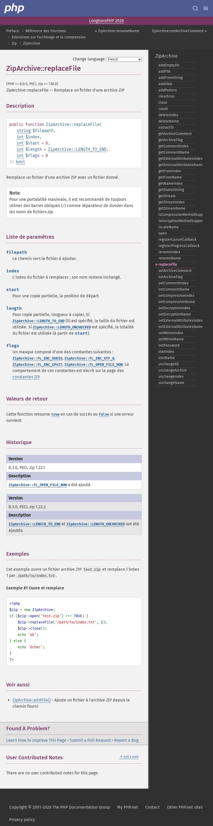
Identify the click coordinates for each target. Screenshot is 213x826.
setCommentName (173, 289)
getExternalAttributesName (177, 165)
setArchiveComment (175, 271)
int (20, 136)
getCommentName (173, 152)
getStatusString (171, 190)
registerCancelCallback (177, 239)
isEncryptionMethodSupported (177, 221)
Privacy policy (22, 819)
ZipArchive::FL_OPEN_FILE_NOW (93, 364)
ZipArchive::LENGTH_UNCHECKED (62, 327)
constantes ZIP (25, 376)
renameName (169, 258)
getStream (167, 196)
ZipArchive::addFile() (31, 700)
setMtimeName (171, 339)
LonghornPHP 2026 (106, 20)
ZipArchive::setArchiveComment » (179, 31)
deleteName (168, 121)
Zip (14, 43)
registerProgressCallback (177, 246)
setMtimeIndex (170, 333)
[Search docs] (195, 8)
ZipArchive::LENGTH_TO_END (77, 149)
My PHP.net (127, 807)
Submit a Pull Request (90, 740)
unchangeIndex (171, 376)
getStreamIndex (171, 202)
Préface (12, 31)
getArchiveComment (175, 134)
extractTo (166, 127)
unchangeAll (168, 364)
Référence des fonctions (45, 31)
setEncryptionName (174, 314)
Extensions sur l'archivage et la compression (49, 37)
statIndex (166, 351)
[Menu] (206, 8)
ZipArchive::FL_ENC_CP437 (37, 364)
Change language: (89, 59)
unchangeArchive (172, 370)
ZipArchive (31, 43)
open (162, 233)
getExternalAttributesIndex (177, 158)
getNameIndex (170, 183)
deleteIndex (168, 115)
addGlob (165, 84)
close (162, 102)
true (55, 414)
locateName (168, 227)
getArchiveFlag (170, 140)
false (104, 414)
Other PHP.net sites (185, 807)
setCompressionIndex (176, 295)
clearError (166, 96)
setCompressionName (176, 302)
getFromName (170, 177)
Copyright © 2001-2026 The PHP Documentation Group (59, 807)
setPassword (168, 345)
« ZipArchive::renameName (117, 31)
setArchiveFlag (170, 277)
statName (166, 358)
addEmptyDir (168, 65)
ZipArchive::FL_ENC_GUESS (37, 358)
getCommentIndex (173, 146)
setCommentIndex (173, 283)
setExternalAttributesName (177, 327)
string (24, 130)
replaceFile (167, 264)
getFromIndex (169, 171)
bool (20, 161)
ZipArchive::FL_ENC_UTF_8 (89, 358)
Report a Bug (126, 740)
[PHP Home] (14, 8)
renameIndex (169, 252)
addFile (164, 71)
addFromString (170, 77)
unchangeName (171, 383)
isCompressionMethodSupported (177, 214)
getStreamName (171, 208)
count (163, 109)
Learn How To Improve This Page (36, 740)
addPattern (167, 90)
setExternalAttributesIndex (177, 320)
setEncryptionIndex (174, 308)
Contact (152, 807)
